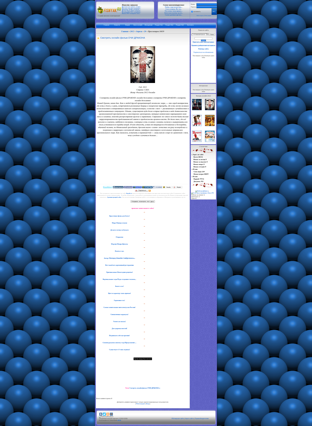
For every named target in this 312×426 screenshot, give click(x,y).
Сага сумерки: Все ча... (174, 9)
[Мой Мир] (111, 414)
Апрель (139, 31)
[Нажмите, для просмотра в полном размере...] (142, 82)
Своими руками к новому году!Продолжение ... (119, 342)
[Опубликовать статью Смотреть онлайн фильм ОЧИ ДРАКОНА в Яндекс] (177, 187)
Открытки (119, 237)
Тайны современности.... (173, 7)
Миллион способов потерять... (131, 8)
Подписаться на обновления (203, 52)
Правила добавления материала (203, 45)
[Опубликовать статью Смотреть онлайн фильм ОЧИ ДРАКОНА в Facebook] (128, 187)
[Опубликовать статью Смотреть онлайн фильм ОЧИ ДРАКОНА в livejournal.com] (157, 187)
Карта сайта (189, 418)
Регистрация (208, 15)
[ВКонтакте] (100, 414)
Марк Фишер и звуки (119, 223)
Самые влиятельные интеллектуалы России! (119, 307)
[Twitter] (104, 414)
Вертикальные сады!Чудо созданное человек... (119, 279)
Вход (147, 404)
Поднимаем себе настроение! (119, 335)
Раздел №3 (180, 25)
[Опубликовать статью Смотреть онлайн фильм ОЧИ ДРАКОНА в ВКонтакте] (118, 187)
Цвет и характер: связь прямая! (119, 293)
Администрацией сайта (114, 197)
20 (145, 31)
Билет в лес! (119, 286)
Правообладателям (202, 418)
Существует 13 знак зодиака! (119, 349)
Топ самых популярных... (173, 11)
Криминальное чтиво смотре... (131, 6)
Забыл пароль (200, 15)
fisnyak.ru (129, 193)
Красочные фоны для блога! (119, 216)
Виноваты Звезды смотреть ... (131, 9)
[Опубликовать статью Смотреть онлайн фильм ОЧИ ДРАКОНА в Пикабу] (167, 187)
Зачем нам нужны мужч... (173, 13)
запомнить (197, 11)
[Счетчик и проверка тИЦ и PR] (202, 193)
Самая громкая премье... (173, 15)
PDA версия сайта (178, 418)
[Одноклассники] (149, 190)
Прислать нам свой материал (203, 42)
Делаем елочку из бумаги (119, 230)
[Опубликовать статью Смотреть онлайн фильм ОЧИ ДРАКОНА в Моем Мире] (147, 187)
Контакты (190, 25)
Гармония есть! (119, 300)
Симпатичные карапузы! (119, 314)
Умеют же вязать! (119, 321)
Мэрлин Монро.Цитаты (119, 244)
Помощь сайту (203, 49)
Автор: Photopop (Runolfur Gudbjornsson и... (119, 258)
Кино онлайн (137, 25)
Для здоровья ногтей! (119, 328)
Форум (127, 25)
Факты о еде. (119, 251)
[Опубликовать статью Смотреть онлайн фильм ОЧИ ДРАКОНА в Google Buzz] (137, 187)
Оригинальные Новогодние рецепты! (119, 272)
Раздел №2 (169, 25)
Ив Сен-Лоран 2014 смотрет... (131, 10)
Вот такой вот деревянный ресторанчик (119, 265)
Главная (106, 25)
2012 (132, 31)
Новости (117, 25)
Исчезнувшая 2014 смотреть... (131, 12)
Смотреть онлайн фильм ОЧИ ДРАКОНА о (144, 388)
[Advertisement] (203, 70)
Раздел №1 (159, 25)
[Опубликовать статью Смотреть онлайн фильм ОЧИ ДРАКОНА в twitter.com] (108, 187)
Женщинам (148, 25)
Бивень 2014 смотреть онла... (131, 13)
